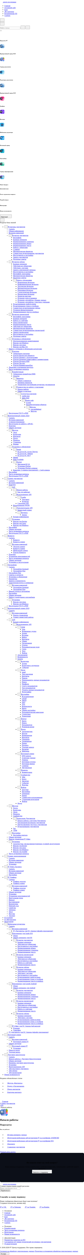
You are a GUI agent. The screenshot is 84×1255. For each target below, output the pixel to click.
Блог (6, 10)
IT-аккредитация (10, 1244)
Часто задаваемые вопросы (14, 1230)
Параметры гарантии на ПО (14, 1240)
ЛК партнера (9, 12)
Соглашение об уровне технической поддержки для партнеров (27, 1242)
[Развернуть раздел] (6, 226)
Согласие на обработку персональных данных (17, 1251)
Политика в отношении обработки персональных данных (56, 1251)
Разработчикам (10, 1228)
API (1, 1105)
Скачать (7, 15)
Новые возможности (12, 1234)
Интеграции (9, 1232)
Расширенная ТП (10, 14)
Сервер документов (7, 1103)
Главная (7, 6)
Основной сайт (10, 8)
